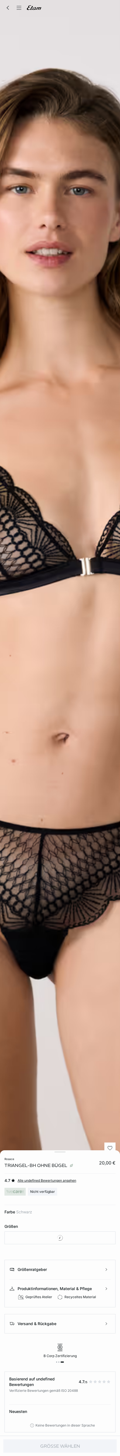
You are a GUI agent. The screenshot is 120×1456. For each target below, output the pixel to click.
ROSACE (9, 1159)
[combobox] (60, 1237)
